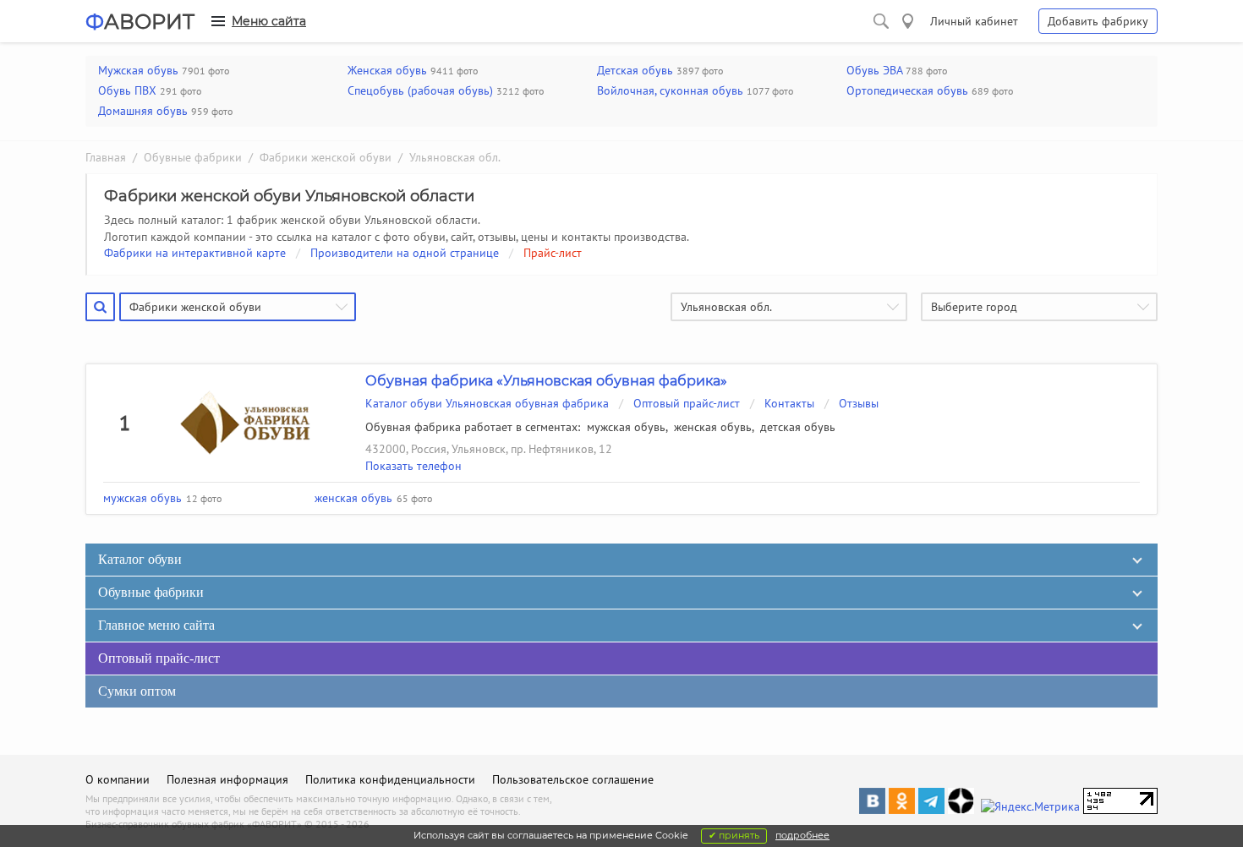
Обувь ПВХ (127, 90)
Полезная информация (227, 779)
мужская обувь (626, 426)
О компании (117, 779)
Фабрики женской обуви (326, 157)
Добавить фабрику (1098, 21)
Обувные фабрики (193, 157)
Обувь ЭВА (874, 70)
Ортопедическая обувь (907, 90)
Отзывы (859, 403)
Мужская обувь (138, 70)
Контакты (789, 403)
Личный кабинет (974, 21)
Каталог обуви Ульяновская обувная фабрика (487, 403)
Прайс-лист (552, 252)
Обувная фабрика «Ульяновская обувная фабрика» (546, 381)
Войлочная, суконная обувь (670, 90)
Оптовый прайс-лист (686, 403)
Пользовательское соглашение (573, 779)
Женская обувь (387, 70)
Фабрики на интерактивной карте (195, 252)
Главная (105, 157)
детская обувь (797, 426)
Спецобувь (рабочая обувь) (420, 90)
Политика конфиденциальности (390, 779)
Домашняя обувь (143, 110)
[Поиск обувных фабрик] (881, 21)
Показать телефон (413, 465)
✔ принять (734, 835)
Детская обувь (635, 70)
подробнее (802, 835)
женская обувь (713, 426)
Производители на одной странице (404, 252)
